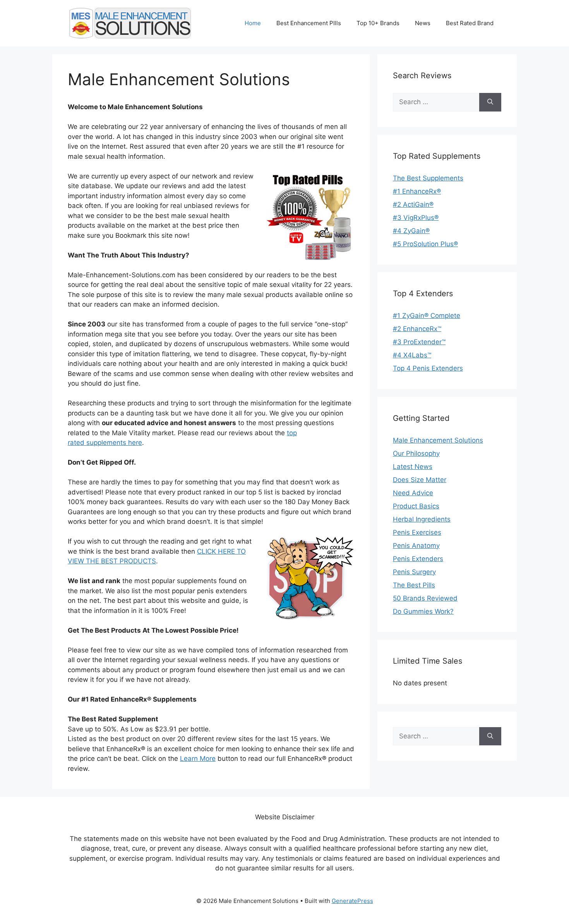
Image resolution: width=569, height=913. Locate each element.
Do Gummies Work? (423, 611)
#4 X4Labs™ (412, 355)
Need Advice (413, 493)
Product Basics (416, 506)
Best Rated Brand (470, 23)
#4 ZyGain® (411, 231)
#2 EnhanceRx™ (417, 329)
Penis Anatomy (416, 545)
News (422, 23)
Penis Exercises (417, 532)
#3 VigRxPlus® (416, 217)
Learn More (198, 758)
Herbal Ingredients (422, 519)
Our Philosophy (416, 453)
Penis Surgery (414, 572)
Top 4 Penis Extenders (428, 368)
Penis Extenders (418, 559)
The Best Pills (414, 585)
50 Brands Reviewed (425, 598)
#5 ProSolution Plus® (425, 244)
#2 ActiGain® (413, 204)
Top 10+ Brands (377, 23)
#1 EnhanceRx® (417, 191)
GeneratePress (352, 900)
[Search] (490, 102)
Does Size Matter (419, 480)
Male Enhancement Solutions (438, 440)
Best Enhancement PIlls (308, 23)
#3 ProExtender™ (419, 342)
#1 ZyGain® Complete (426, 315)
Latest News (412, 466)
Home (253, 23)
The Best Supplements (428, 178)
